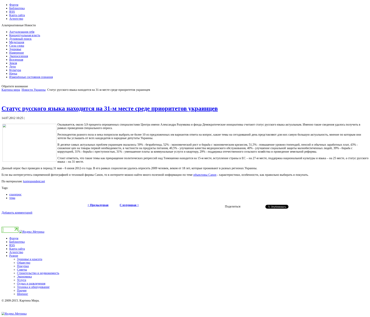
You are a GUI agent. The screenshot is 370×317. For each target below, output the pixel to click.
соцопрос (15, 194)
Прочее (22, 290)
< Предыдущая (97, 205)
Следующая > (129, 205)
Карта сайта (17, 248)
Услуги (21, 280)
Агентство (16, 252)
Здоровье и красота (29, 259)
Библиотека (17, 241)
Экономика (24, 276)
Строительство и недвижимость (38, 273)
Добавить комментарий (17, 212)
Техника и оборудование (33, 287)
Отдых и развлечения (31, 283)
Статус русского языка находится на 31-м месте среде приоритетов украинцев (110, 108)
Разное (13, 255)
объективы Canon (204, 174)
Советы (22, 269)
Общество (23, 262)
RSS (12, 245)
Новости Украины (34, 89)
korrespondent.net (34, 181)
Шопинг (22, 294)
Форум (13, 238)
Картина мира (11, 89)
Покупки (23, 266)
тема (12, 198)
